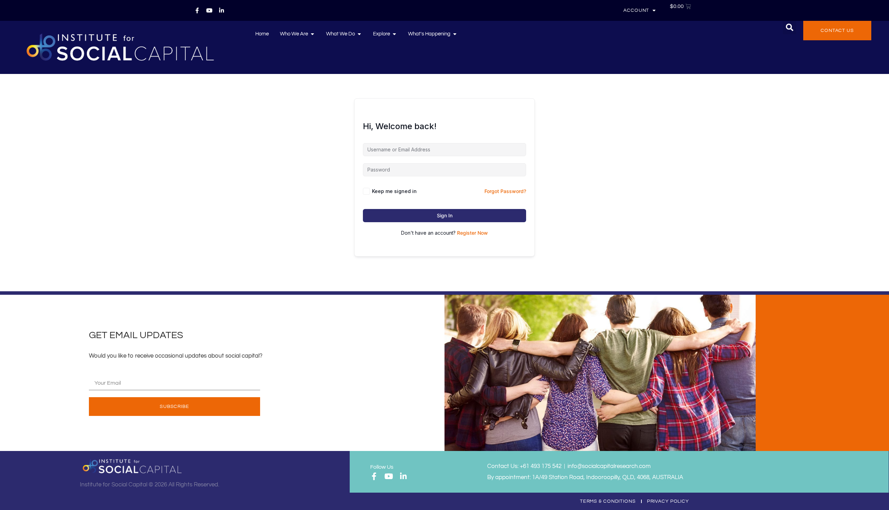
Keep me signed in (394, 191)
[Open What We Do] (359, 34)
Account (636, 10)
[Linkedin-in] (221, 10)
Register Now (472, 233)
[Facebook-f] (197, 10)
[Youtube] (209, 10)
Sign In (444, 215)
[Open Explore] (394, 34)
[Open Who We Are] (312, 34)
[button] (789, 27)
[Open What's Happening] (454, 34)
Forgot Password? (505, 191)
